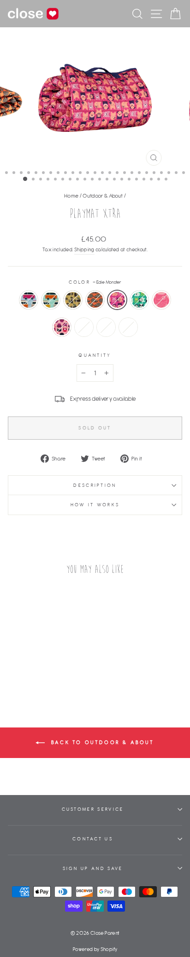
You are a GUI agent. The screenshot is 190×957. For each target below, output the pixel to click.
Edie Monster (117, 300)
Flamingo (106, 327)
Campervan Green (51, 300)
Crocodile (128, 327)
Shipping (84, 249)
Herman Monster (139, 300)
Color (95, 282)
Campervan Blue (28, 300)
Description (94, 485)
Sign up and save (93, 868)
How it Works (95, 505)
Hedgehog (95, 300)
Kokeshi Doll (62, 327)
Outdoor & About (103, 195)
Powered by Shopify (95, 949)
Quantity (95, 355)
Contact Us (92, 839)
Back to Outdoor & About (101, 742)
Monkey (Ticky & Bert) (84, 327)
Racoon (73, 300)
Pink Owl (161, 300)
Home (71, 195)
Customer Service (93, 809)
